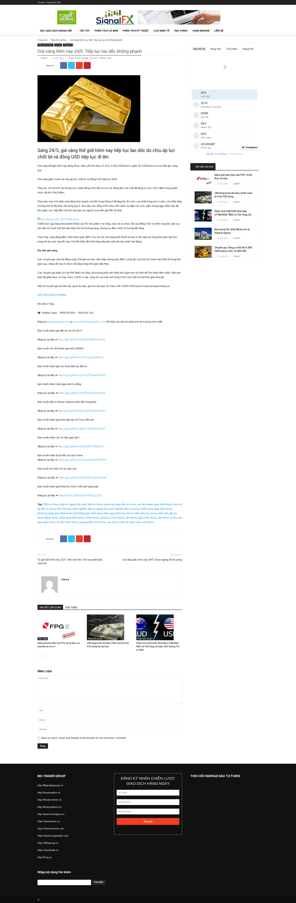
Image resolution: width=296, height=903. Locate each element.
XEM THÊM (71, 607)
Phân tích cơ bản (106, 30)
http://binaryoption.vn (49, 792)
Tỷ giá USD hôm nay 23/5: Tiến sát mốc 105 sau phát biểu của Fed (70, 561)
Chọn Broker (200, 30)
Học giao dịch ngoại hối (56, 30)
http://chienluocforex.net (51, 828)
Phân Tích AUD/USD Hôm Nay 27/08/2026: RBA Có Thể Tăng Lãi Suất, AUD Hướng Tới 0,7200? (157, 646)
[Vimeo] (244, 2)
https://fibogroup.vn (48, 842)
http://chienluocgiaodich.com (53, 835)
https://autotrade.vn (48, 850)
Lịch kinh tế (161, 30)
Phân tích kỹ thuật (136, 30)
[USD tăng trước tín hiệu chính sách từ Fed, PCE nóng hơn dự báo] (110, 627)
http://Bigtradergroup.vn (50, 785)
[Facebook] (233, 2)
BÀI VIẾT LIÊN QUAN (50, 607)
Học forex (181, 30)
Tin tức (84, 30)
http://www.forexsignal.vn (51, 814)
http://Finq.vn (45, 857)
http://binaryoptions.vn (49, 807)
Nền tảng (43, 638)
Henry (44, 58)
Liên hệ (218, 30)
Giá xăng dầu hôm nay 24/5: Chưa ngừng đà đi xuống (152, 559)
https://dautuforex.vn (49, 821)
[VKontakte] (250, 2)
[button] (254, 31)
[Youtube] (255, 2)
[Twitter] (239, 2)
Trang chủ (42, 40)
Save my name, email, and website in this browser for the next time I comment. (84, 737)
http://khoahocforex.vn (50, 799)
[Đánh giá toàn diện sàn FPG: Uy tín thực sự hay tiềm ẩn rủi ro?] (60, 627)
